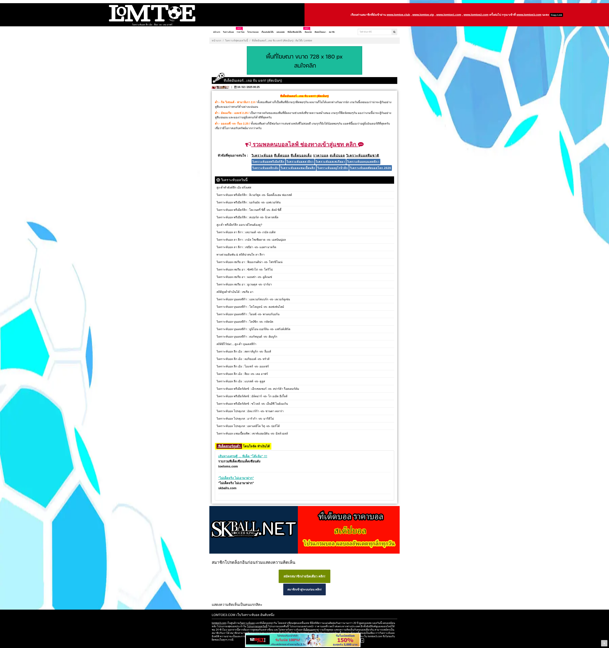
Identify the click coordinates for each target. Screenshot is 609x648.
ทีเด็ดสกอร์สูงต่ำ (229, 446)
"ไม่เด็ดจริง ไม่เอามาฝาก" (236, 478)
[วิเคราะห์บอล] (304, 61)
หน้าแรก (216, 40)
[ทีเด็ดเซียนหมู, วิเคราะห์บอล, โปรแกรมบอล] (304, 530)
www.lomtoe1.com (448, 14)
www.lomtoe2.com (476, 14)
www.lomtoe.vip (423, 14)
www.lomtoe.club (398, 14)
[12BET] (302, 640)
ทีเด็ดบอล (308, 629)
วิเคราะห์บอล (247, 623)
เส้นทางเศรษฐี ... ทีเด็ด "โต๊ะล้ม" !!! (242, 456)
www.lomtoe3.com (529, 14)
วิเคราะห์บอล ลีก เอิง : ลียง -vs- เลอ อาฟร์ (152, 24)
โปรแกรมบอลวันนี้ (257, 626)
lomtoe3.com (219, 623)
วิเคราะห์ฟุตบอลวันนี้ (236, 40)
